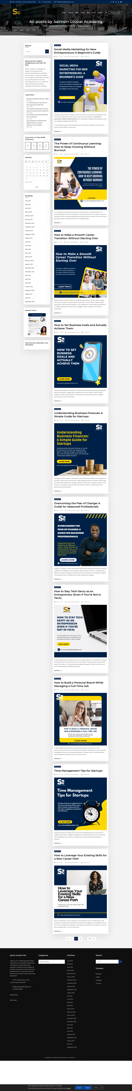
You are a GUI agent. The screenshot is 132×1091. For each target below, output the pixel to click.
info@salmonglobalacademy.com (65, 2)
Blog (88, 12)
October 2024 (29, 230)
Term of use (13, 1000)
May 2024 (28, 249)
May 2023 (28, 279)
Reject (87, 1087)
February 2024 (29, 260)
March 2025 (28, 212)
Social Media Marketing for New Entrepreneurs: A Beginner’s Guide (69, 26)
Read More (57, 131)
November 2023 (29, 272)
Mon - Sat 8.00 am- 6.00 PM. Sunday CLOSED (24, 2)
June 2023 (28, 275)
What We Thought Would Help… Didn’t (38, 99)
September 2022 (30, 290)
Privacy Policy (14, 995)
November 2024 (29, 227)
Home (64, 12)
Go (47, 51)
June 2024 (28, 245)
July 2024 (27, 242)
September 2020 (30, 301)
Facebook (98, 974)
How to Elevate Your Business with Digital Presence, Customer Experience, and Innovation (36, 123)
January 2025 (29, 219)
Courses (70, 12)
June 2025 (28, 201)
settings (69, 1088)
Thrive (83, 12)
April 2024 (28, 253)
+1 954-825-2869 (46, 2)
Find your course (115, 12)
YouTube (98, 983)
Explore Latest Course (37, 315)
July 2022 (27, 298)
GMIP (76, 12)
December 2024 (29, 223)
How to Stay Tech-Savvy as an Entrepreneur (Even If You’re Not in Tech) (77, 595)
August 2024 (28, 238)
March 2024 (28, 257)
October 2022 (29, 286)
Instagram (99, 980)
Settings (96, 1087)
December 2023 (29, 268)
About (94, 12)
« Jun (36, 187)
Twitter (98, 977)
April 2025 (28, 208)
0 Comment (86, 56)
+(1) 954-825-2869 (17, 989)
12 (89, 939)
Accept (79, 1087)
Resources (57, 45)
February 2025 (29, 216)
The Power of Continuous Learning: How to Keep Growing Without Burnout (77, 147)
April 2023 (28, 283)
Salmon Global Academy (73, 56)
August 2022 (28, 294)
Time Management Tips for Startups (78, 770)
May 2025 (28, 204)
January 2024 (29, 264)
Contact (100, 12)
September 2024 (30, 234)
